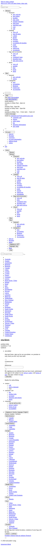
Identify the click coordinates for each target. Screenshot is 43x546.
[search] (7, 93)
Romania (7, 307)
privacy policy (28, 373)
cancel (7, 533)
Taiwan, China (9, 323)
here (21, 374)
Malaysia (7, 296)
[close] (1, 5)
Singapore (8, 311)
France (7, 275)
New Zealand (9, 300)
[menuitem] (17, 117)
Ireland (7, 282)
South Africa (9, 314)
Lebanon (7, 295)
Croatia (7, 272)
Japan (6, 288)
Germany (8, 277)
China (7, 270)
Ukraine (7, 330)
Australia (7, 259)
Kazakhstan (8, 289)
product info (12, 394)
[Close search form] (20, 7)
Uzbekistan (8, 336)
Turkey (7, 327)
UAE (6, 328)
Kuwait (7, 291)
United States (9, 334)
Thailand (7, 325)
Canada (7, 268)
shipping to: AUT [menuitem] (14, 244)
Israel (6, 284)
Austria (7, 261)
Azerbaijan (8, 263)
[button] (12, 154)
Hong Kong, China (11, 280)
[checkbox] (23, 360)
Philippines (8, 302)
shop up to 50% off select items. (14, 3)
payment (11, 396)
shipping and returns (15, 397)
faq (10, 392)
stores (10, 399)
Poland (7, 304)
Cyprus (7, 273)
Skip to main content (7, 1)
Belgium (7, 264)
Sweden (7, 320)
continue (13, 533)
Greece (7, 279)
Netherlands (8, 298)
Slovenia (7, 312)
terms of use (12, 407)
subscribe (8, 376)
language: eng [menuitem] (14, 246)
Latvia (7, 293)
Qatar (6, 305)
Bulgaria (7, 266)
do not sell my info (15, 403)
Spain (6, 318)
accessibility (12, 408)
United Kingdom (10, 332)
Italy (6, 286)
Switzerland (8, 321)
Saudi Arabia (9, 309)
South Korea (9, 316)
